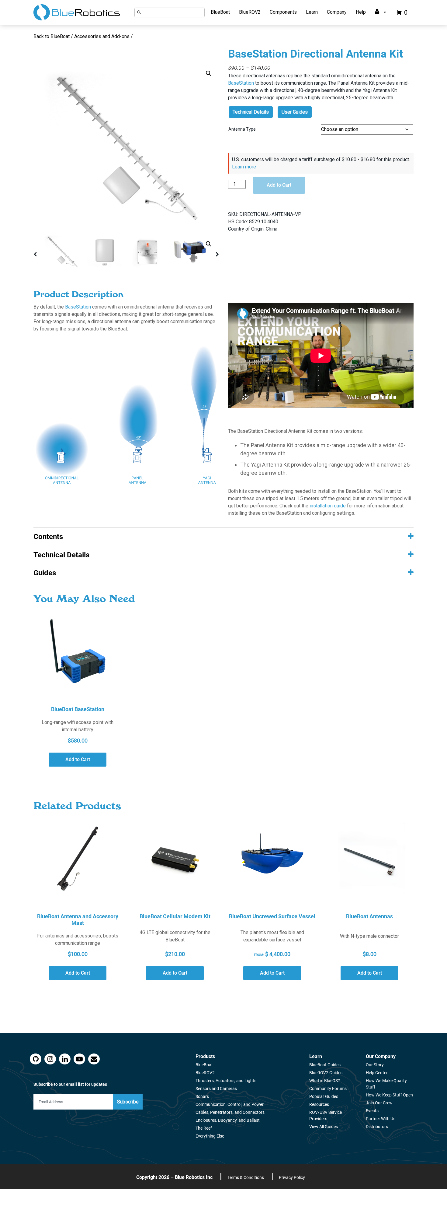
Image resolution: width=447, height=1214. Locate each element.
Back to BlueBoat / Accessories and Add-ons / (83, 36)
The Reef (204, 1128)
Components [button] (283, 12)
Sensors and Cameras (216, 1088)
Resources (319, 1104)
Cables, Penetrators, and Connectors (230, 1112)
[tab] (223, 537)
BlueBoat (220, 12)
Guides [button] (44, 573)
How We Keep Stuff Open (389, 1094)
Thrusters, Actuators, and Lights (226, 1080)
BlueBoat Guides (325, 1064)
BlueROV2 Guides (325, 1072)
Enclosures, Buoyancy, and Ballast (228, 1120)
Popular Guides (323, 1096)
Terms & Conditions (245, 1177)
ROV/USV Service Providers (325, 1115)
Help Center (377, 1072)
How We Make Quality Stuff (386, 1083)
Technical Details (251, 112)
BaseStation (241, 83)
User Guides (295, 112)
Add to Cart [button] (77, 759)
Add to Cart (279, 185)
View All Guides (323, 1126)
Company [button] (337, 12)
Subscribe (128, 1102)
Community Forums (328, 1088)
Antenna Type (242, 129)
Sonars (202, 1096)
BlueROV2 (250, 12)
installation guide (328, 506)
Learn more (244, 167)
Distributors (377, 1126)
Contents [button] (48, 536)
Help (361, 12)
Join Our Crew (379, 1102)
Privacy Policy (292, 1177)
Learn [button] (312, 12)
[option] (126, 148)
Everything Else (210, 1136)
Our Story (375, 1064)
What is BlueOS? (324, 1080)
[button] (208, 73)
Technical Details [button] (61, 555)
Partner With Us (380, 1118)
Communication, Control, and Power (230, 1104)
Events (372, 1110)
